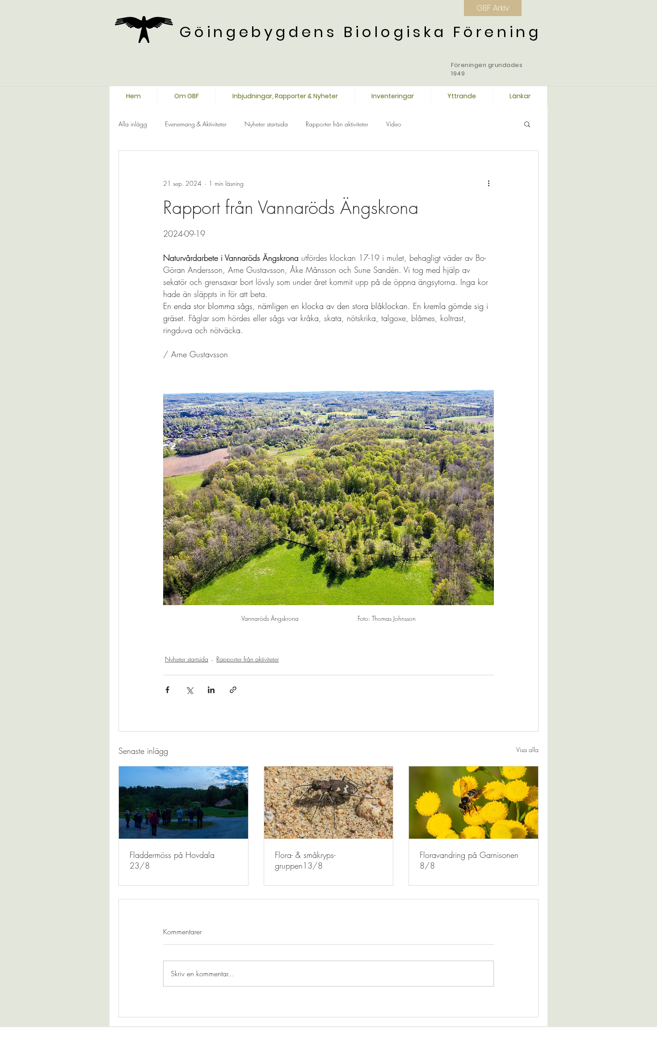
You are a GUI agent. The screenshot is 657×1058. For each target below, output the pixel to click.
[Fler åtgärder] (488, 183)
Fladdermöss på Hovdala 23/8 (172, 860)
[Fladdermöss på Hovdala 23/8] (183, 802)
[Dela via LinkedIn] (211, 690)
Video (393, 124)
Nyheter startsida (266, 124)
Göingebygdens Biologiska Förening (360, 31)
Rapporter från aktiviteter (337, 124)
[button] (527, 123)
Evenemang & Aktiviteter (196, 124)
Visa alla (527, 749)
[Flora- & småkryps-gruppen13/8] (328, 802)
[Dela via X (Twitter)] (189, 690)
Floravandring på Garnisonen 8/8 (469, 860)
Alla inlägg (132, 124)
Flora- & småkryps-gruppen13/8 (305, 860)
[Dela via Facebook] (167, 690)
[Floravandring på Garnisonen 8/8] (473, 802)
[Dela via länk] (233, 690)
